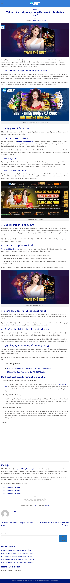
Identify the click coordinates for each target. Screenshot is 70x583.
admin (44, 20)
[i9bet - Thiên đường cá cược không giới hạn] (35, 3)
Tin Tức (35, 9)
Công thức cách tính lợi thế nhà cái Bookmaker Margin (17, 553)
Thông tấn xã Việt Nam (42, 580)
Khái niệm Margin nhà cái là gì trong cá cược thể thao (16, 556)
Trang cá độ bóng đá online (10, 249)
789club (30, 580)
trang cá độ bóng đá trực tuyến (24, 469)
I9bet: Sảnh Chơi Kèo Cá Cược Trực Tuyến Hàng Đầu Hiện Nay (29, 368)
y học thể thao (54, 580)
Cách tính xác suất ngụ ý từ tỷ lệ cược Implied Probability (18, 559)
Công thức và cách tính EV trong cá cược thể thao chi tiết (17, 562)
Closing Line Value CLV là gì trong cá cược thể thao (16, 550)
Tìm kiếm (4, 534)
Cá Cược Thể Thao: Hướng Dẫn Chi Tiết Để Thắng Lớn (26, 372)
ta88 (26, 580)
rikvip (34, 580)
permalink (46, 505)
